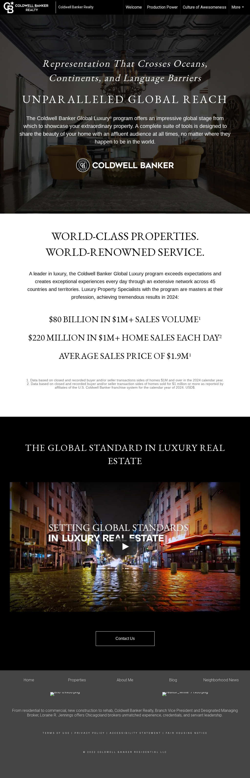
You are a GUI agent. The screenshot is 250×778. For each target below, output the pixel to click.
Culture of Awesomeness (204, 7)
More (238, 10)
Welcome (134, 7)
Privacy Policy (89, 733)
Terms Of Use (56, 733)
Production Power (162, 7)
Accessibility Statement (135, 733)
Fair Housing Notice (187, 733)
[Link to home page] (28, 7)
